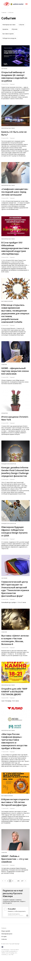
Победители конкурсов (9, 38)
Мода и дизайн (5, 931)
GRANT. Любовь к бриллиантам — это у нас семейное (14, 859)
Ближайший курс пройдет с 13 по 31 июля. (13, 602)
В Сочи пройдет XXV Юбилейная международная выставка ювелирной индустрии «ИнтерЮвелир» (15, 248)
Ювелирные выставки (8, 24)
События (21, 24)
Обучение (14, 29)
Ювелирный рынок (6, 934)
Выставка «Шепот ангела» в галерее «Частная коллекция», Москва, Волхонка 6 (15, 639)
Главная (3, 12)
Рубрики (3, 928)
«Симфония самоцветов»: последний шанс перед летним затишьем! (14, 192)
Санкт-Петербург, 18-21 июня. (10, 701)
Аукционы (5, 29)
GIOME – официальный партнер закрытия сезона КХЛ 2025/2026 (15, 371)
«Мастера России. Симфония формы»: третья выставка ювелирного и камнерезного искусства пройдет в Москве (14, 741)
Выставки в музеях (8, 34)
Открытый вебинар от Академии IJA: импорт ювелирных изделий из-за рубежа (14, 76)
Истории (3, 936)
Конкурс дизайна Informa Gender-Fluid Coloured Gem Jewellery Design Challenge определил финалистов (15, 471)
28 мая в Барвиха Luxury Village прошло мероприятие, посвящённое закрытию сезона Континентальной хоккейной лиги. (14, 381)
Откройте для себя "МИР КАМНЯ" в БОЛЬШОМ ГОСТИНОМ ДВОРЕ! (14, 691)
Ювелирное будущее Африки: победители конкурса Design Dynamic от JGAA (14, 531)
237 (22, 881)
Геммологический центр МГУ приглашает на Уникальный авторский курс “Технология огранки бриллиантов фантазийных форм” (15, 588)
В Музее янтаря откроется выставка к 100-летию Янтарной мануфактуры (15, 802)
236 (18, 881)
